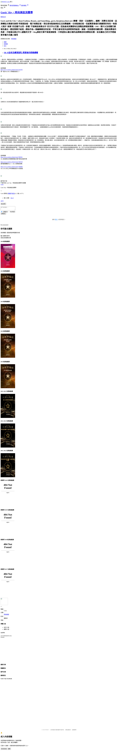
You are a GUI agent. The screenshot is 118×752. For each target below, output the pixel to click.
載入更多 (3, 204)
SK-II (12, 198)
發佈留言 (3, 213)
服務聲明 (74, 729)
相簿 (5, 42)
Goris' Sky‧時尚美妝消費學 (17, 12)
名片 (5, 46)
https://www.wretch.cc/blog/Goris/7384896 (12, 166)
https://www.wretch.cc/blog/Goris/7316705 (12, 69)
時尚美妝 (13, 38)
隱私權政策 (68, 729)
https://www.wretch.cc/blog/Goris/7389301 (12, 157)
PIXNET (47, 729)
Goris (2, 184)
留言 (13, 193)
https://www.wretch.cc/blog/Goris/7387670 (12, 162)
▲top (2, 200)
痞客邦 (10, 193)
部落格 (6, 44)
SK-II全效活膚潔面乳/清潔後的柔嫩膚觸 (21, 53)
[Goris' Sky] (1, 176)
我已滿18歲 (4, 748)
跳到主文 (3, 17)
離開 (9, 748)
